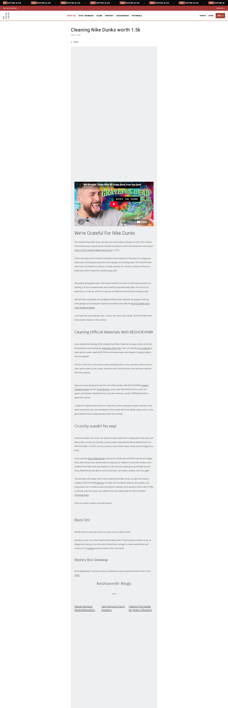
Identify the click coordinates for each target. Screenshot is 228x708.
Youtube (90, 548)
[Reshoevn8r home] (6, 15)
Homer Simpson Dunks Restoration (84, 608)
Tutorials (137, 15)
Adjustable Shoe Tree (111, 348)
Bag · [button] (220, 15)
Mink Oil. (100, 482)
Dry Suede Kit (144, 348)
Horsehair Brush (81, 495)
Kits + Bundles (86, 15)
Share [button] (76, 42)
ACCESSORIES (122, 15)
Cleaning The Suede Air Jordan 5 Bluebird (140, 608)
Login (210, 15)
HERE (77, 575)
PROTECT (109, 15)
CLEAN (99, 15)
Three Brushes (103, 389)
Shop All (71, 15)
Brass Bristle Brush (96, 458)
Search (203, 15)
